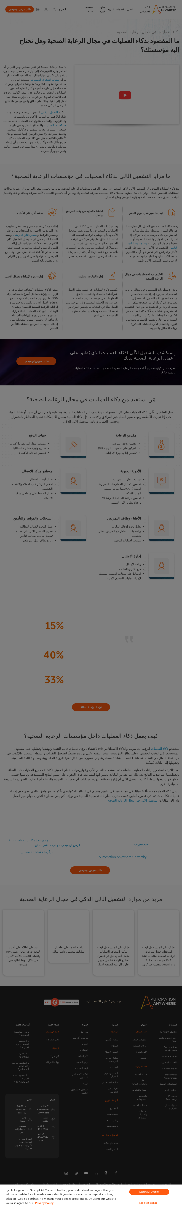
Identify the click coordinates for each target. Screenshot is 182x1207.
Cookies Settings (148, 1202)
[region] (91, 1196)
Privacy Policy (44, 1203)
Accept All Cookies (149, 1191)
